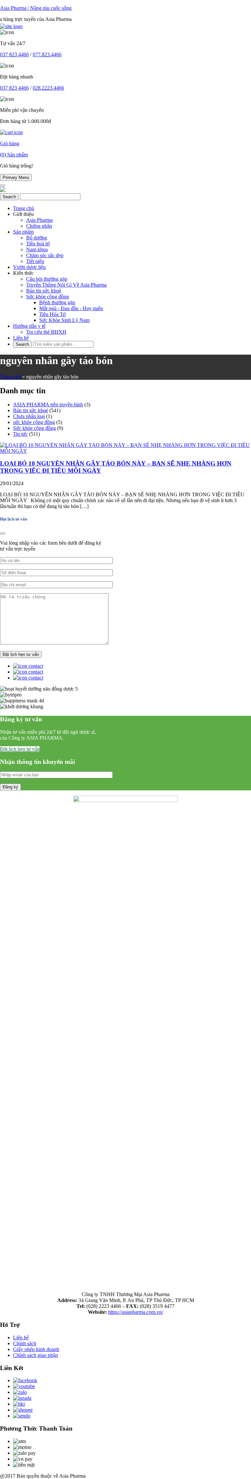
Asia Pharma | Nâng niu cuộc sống (36, 8)
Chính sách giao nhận (35, 1355)
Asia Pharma (39, 220)
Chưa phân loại (29, 416)
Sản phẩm (23, 232)
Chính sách (24, 1343)
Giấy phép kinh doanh (36, 1349)
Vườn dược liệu (29, 267)
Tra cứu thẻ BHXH (46, 332)
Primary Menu (16, 177)
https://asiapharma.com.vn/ (135, 1312)
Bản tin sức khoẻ (43, 290)
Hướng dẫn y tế (29, 326)
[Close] (2, 534)
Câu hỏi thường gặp (46, 279)
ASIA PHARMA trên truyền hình (48, 404)
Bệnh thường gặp (57, 302)
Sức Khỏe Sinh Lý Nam (64, 320)
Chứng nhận (39, 226)
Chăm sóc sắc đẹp (44, 255)
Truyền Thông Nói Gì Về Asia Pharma (66, 285)
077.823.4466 (47, 54)
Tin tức (20, 434)
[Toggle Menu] (2, 185)
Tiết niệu (35, 261)
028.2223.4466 (48, 88)
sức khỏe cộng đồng (34, 422)
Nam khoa (37, 249)
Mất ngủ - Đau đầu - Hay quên (71, 308)
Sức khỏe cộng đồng (47, 296)
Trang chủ (23, 208)
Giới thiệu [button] (23, 214)
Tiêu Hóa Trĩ (52, 314)
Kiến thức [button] (23, 273)
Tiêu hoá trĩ (38, 243)
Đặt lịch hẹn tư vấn (20, 749)
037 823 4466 (14, 54)
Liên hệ (21, 338)
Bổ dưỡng (36, 237)
